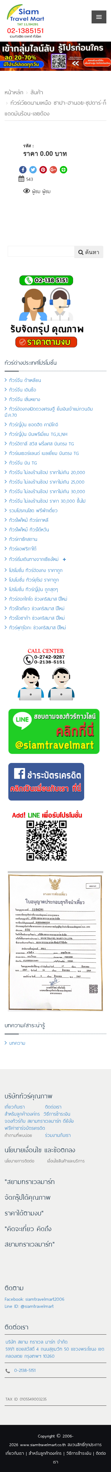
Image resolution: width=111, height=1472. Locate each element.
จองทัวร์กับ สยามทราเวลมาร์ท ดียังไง (39, 1120)
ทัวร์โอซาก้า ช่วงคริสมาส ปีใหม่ (37, 617)
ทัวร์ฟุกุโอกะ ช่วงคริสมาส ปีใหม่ (37, 627)
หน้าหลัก (14, 91)
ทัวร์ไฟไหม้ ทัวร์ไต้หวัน (29, 529)
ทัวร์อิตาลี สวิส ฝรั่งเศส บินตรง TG (41, 443)
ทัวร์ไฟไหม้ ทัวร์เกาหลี (28, 519)
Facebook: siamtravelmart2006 (34, 1298)
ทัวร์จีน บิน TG (23, 462)
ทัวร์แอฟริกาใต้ (22, 548)
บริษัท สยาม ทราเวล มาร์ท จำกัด (37, 1341)
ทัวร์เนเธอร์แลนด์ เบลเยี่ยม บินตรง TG (44, 452)
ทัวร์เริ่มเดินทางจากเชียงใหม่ (34, 558)
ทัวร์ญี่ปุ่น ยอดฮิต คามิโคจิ (33, 424)
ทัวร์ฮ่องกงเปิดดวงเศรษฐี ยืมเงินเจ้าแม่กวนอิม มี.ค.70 (49, 411)
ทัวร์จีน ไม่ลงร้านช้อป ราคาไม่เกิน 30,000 (47, 491)
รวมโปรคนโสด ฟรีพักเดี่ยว (33, 510)
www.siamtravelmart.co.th (43, 1444)
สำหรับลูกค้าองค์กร (22, 1113)
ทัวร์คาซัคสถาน (23, 538)
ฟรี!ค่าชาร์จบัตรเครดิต (25, 1127)
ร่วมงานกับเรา (58, 1134)
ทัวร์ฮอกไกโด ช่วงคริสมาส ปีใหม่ (38, 598)
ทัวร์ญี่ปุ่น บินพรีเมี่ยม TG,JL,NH (38, 433)
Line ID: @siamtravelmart (29, 1305)
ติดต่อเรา (53, 1106)
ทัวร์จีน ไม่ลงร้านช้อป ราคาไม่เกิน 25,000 (46, 481)
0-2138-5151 (24, 1369)
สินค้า (37, 91)
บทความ (17, 1042)
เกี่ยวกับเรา (15, 1106)
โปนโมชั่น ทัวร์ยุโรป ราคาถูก (34, 579)
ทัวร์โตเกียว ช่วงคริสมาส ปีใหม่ (36, 608)
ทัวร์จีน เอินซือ (22, 389)
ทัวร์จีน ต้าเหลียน (25, 379)
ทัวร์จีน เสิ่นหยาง (24, 399)
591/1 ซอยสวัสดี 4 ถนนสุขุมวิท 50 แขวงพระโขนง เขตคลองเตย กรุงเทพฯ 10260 (55, 1351)
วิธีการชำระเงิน (56, 1113)
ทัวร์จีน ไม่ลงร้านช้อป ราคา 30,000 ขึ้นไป (47, 500)
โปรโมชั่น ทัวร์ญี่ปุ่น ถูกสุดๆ (33, 589)
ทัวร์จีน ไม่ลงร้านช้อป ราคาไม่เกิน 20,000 (47, 472)
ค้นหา (91, 252)
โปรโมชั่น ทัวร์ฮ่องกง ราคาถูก (36, 570)
